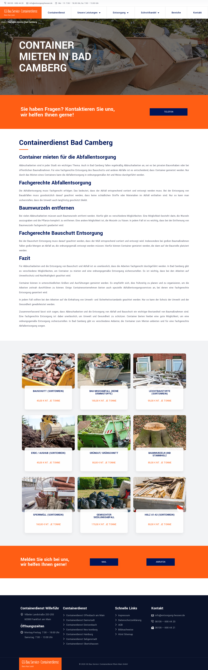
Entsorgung (119, 12)
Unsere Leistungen (87, 12)
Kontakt (197, 12)
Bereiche (176, 12)
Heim (3, 22)
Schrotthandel (148, 12)
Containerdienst (56, 12)
